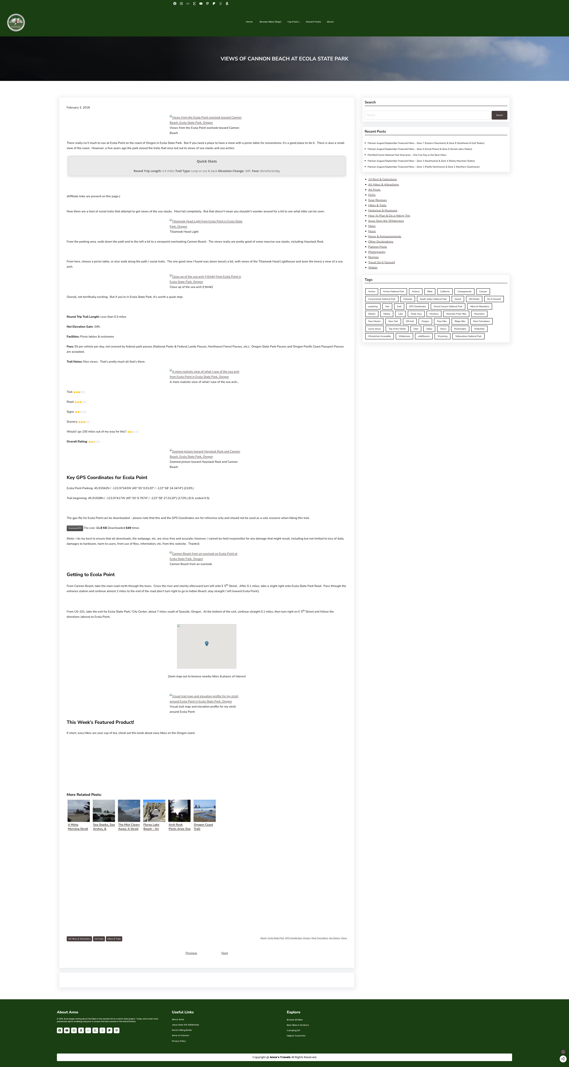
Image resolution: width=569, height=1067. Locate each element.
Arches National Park (393, 291)
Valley (429, 328)
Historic (371, 313)
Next (224, 953)
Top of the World (397, 328)
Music (372, 231)
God (399, 306)
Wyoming (442, 336)
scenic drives (374, 328)
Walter (373, 268)
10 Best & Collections (382, 179)
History (386, 313)
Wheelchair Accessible (379, 336)
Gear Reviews (377, 200)
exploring (373, 306)
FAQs (372, 195)
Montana (434, 313)
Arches (371, 291)
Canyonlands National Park (381, 299)
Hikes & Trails (114, 938)
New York (393, 321)
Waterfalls (479, 328)
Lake (400, 313)
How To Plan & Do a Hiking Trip (389, 216)
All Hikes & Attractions (79, 938)
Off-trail (410, 321)
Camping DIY (293, 1030)
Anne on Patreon (180, 1035)
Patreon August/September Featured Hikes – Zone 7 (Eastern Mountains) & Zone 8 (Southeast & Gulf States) (426, 143)
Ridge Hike (460, 321)
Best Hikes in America (298, 1025)
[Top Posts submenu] (299, 22)
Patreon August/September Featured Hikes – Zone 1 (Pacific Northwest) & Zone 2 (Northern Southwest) (424, 166)
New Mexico (374, 321)
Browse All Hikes (295, 1019)
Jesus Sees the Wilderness (386, 221)
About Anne (178, 1019)
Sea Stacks (334, 938)
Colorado (407, 299)
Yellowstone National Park (468, 336)
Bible (429, 291)
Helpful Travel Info (296, 1035)
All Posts (99, 938)
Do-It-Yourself (494, 299)
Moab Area (416, 313)
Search (499, 115)
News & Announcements (384, 236)
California (445, 291)
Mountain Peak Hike (456, 313)
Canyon (483, 291)
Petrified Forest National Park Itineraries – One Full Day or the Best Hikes (407, 155)
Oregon (306, 938)
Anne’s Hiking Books (182, 1030)
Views (344, 938)
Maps (372, 226)
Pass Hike (442, 321)
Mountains (479, 313)
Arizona (415, 291)
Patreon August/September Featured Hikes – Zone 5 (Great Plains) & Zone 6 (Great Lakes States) (420, 149)
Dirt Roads (474, 299)
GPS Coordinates (293, 938)
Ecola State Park (276, 938)
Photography (376, 252)
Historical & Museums (382, 210)
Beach (263, 938)
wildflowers (424, 336)
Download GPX (75, 528)
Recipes (373, 257)
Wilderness (404, 336)
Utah (415, 328)
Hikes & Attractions (479, 306)
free (387, 306)
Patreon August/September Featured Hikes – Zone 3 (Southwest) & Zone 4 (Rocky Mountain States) (421, 161)
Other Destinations (380, 242)
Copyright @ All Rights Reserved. (284, 1057)
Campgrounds (464, 291)
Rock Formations (319, 938)
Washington (460, 328)
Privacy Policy (179, 1041)
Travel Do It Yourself (381, 262)
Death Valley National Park (433, 299)
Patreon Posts (377, 247)
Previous (191, 953)
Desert (458, 299)
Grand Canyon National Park (448, 306)
